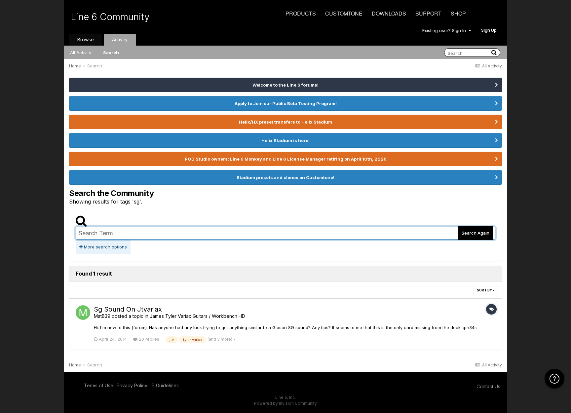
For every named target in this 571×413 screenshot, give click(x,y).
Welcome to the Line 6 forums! (285, 85)
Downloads (389, 13)
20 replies (148, 339)
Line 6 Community (110, 16)
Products (301, 13)
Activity (120, 39)
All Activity (80, 52)
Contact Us (488, 386)
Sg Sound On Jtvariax (128, 309)
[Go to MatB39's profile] (83, 312)
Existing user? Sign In (445, 30)
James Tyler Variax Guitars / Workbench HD (197, 316)
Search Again (475, 233)
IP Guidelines (165, 385)
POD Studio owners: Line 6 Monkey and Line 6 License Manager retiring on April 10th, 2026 (286, 159)
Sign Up (489, 30)
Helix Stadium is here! (285, 140)
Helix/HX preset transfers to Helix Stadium (285, 122)
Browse (85, 39)
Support (428, 13)
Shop (458, 13)
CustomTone (343, 13)
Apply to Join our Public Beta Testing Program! (286, 103)
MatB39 (102, 316)
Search (111, 52)
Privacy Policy (132, 385)
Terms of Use (98, 385)
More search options (105, 246)
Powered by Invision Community (285, 403)
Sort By (485, 290)
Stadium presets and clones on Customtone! (285, 177)
